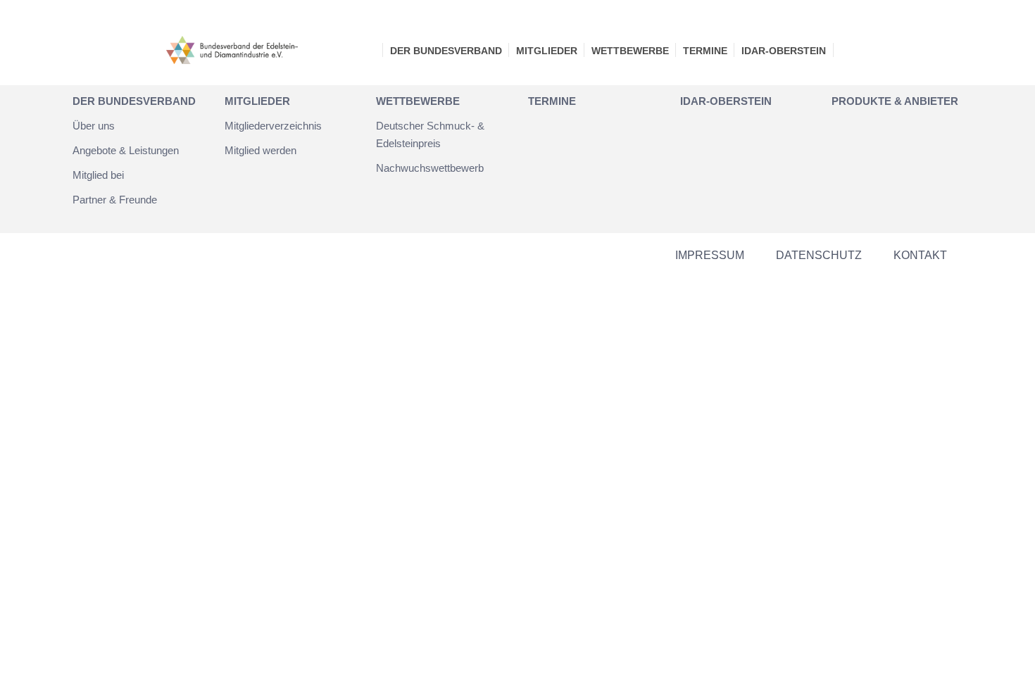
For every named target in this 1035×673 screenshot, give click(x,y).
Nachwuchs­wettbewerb (430, 168)
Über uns (94, 126)
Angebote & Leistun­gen (126, 150)
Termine (705, 50)
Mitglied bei (98, 175)
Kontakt (920, 255)
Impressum (709, 255)
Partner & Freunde (115, 200)
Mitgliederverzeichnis (273, 126)
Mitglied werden (260, 150)
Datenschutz (819, 255)
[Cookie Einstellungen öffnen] (31, 655)
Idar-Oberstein (783, 50)
